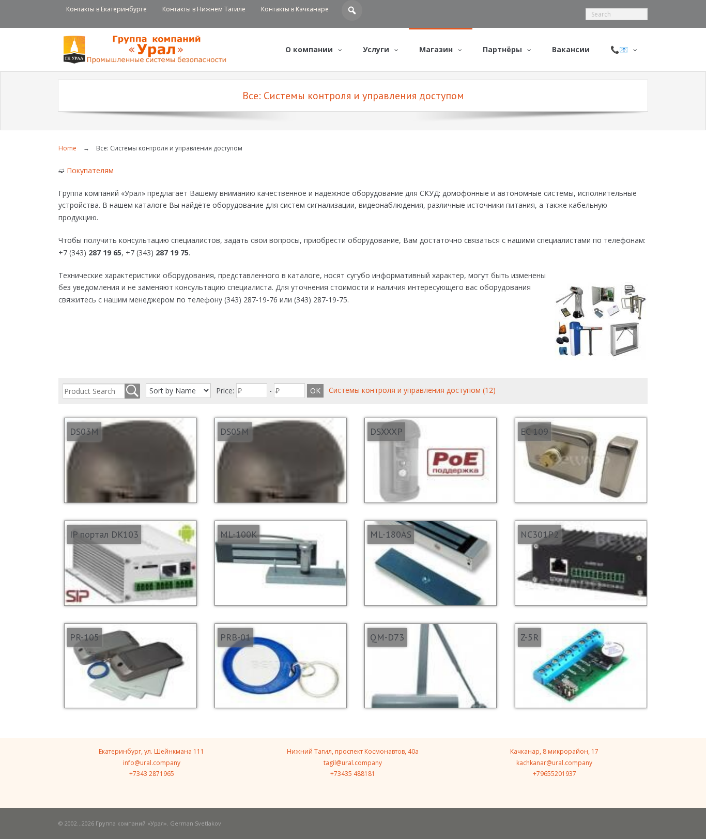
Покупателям (90, 170)
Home (67, 148)
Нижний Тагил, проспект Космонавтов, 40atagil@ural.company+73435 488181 (353, 762)
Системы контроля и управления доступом (412, 390)
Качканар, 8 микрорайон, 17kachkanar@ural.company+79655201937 (554, 762)
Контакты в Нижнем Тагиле (203, 9)
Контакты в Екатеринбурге (106, 9)
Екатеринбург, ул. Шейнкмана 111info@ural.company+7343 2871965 (151, 762)
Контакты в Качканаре (295, 9)
